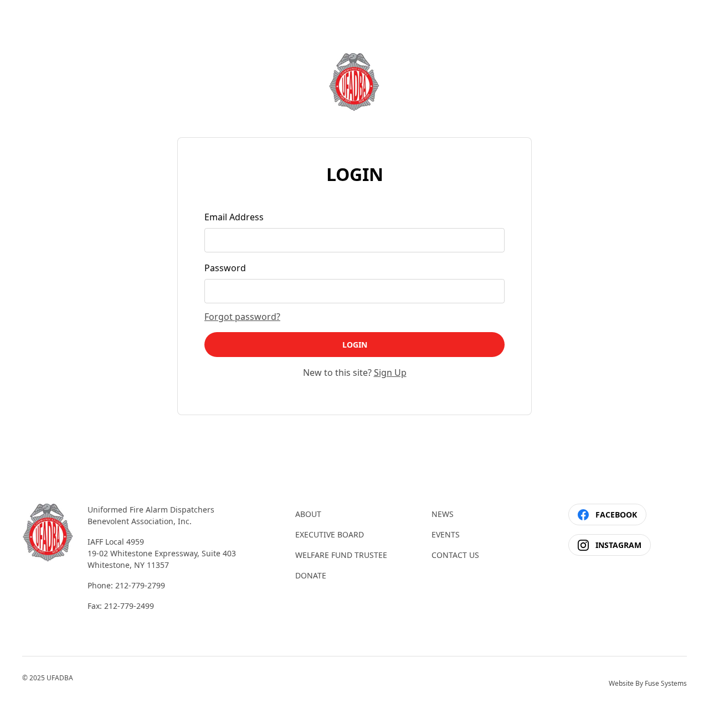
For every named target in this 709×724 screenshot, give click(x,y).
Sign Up (390, 372)
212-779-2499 (129, 606)
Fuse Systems (666, 683)
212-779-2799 (140, 585)
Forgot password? (242, 317)
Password (225, 268)
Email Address (234, 217)
